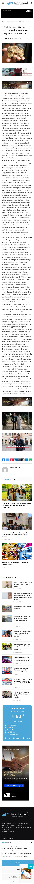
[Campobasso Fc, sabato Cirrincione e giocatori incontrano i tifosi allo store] (7, 670)
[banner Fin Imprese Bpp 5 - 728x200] (17, 89)
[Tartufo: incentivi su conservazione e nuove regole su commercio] (17, 53)
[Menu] (3, 3)
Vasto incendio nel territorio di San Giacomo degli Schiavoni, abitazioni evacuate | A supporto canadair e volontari (22, 620)
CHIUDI (30, 866)
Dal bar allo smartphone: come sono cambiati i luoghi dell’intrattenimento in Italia (22, 658)
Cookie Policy (13, 881)
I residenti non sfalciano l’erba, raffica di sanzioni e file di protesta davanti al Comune (16, 535)
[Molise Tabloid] (17, 3)
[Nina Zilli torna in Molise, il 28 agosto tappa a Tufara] (17, 551)
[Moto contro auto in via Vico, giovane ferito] (7, 608)
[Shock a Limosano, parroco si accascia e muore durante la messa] (7, 584)
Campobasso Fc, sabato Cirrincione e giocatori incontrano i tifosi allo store (22, 670)
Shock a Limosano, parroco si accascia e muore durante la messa (23, 584)
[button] (31, 843)
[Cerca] (31, 3)
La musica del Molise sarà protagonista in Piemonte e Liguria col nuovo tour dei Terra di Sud (16, 505)
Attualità (29, 38)
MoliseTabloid (7, 38)
